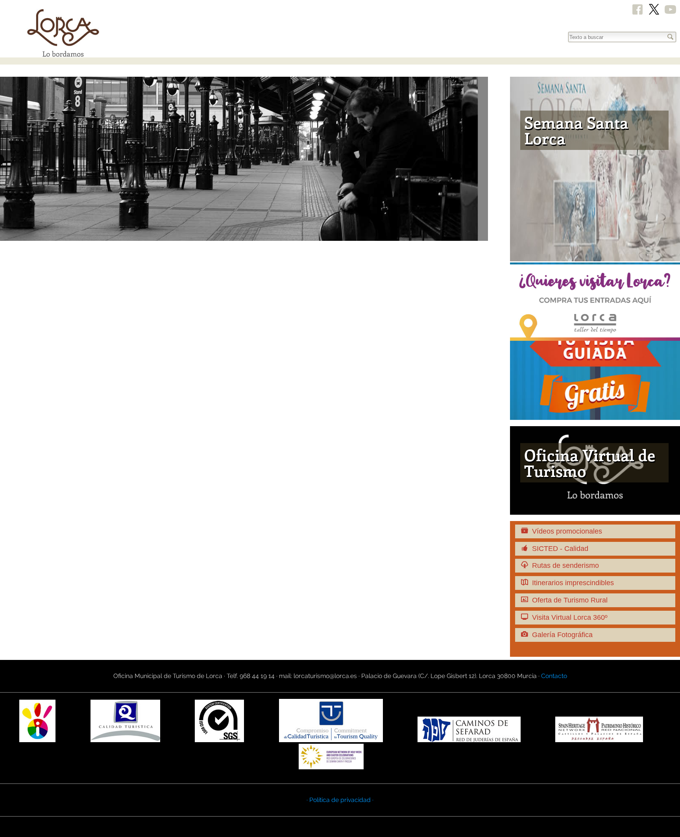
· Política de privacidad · (340, 800)
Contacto (554, 676)
